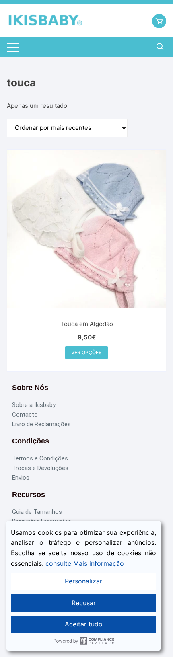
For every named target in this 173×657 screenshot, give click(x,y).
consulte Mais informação (84, 563)
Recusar (84, 603)
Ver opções (86, 352)
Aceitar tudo (84, 624)
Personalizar (83, 581)
